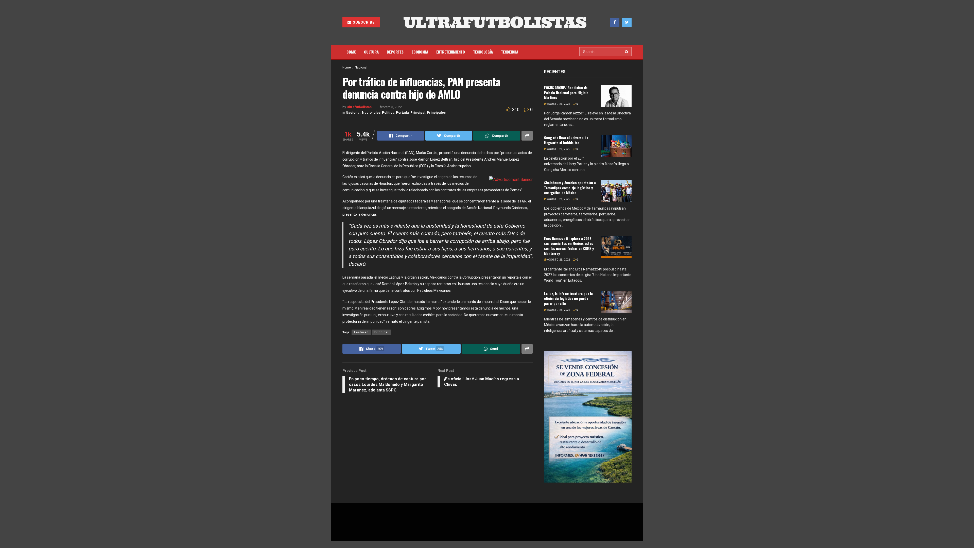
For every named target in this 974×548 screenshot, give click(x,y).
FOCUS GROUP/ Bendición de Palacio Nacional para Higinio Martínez (566, 92)
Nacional (361, 67)
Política (388, 112)
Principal (417, 112)
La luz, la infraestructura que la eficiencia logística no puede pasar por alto (568, 298)
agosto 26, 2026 (558, 104)
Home (346, 67)
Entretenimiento (450, 52)
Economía (420, 52)
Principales (436, 112)
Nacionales (371, 112)
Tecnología (483, 52)
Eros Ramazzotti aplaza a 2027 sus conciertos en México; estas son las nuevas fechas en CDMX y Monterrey (569, 246)
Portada (402, 112)
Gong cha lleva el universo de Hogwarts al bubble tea (566, 140)
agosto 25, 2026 (558, 199)
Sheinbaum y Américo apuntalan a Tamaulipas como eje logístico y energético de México (570, 187)
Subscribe (363, 22)
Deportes (395, 52)
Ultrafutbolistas (359, 107)
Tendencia (509, 52)
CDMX (351, 52)
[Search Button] (627, 51)
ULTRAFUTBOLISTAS (494, 22)
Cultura (371, 52)
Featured (361, 332)
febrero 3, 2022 (391, 107)
